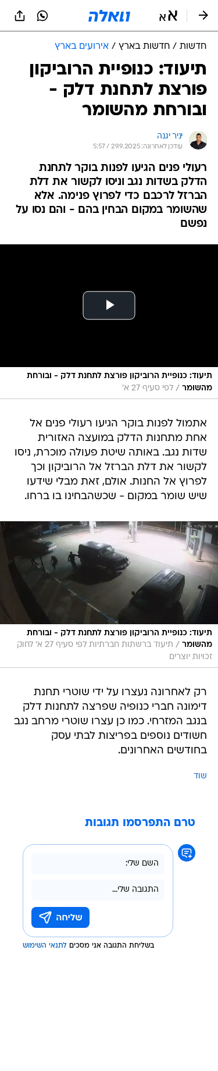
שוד (200, 776)
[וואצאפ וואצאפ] (42, 16)
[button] (168, 15)
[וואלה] (109, 16)
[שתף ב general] (19, 15)
